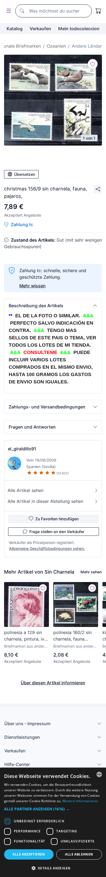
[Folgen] (93, 64)
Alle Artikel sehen (25, 490)
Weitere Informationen (80, 801)
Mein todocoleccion (78, 28)
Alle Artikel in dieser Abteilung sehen (45, 501)
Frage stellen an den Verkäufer (56, 531)
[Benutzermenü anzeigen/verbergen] (7, 11)
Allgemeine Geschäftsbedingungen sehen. (47, 548)
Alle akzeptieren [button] (29, 854)
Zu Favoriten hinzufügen (57, 518)
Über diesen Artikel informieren (53, 682)
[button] (53, 305)
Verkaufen (40, 28)
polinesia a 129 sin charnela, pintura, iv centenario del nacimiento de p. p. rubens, (24, 636)
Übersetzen (24, 174)
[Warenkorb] (98, 10)
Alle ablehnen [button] (79, 854)
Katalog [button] (15, 28)
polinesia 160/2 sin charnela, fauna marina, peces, (72, 636)
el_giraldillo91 (22, 448)
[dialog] (53, 822)
